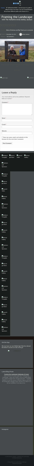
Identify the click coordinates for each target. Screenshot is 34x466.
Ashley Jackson (25, 34)
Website (4, 131)
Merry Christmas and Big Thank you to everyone (19, 30)
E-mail (3, 124)
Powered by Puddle (17, 463)
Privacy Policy (11, 462)
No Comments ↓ (10, 36)
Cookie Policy (18, 462)
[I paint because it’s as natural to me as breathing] (16, 443)
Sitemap (24, 462)
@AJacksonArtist (12, 7)
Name (3, 118)
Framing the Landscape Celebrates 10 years (16, 374)
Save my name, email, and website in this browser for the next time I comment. (15, 138)
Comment (5, 102)
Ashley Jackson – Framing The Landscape (19, 456)
